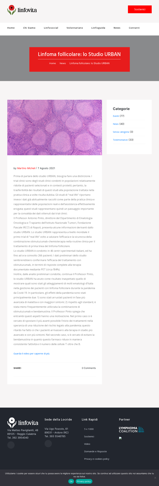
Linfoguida (98, 27)
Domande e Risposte (95, 451)
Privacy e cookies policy (96, 458)
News (117, 27)
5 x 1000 (89, 428)
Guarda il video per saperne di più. (32, 353)
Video (87, 443)
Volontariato (75, 27)
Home (11, 27)
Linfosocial (51, 27)
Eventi (116, 115)
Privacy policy (84, 481)
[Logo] (22, 9)
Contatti (134, 27)
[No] (155, 477)
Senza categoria (121, 131)
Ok (71, 481)
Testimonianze (120, 139)
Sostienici (139, 9)
